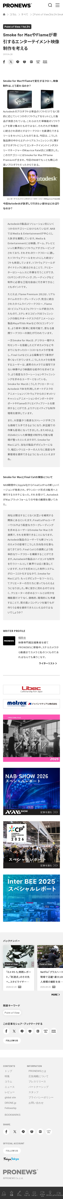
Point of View (12, 1012)
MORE (54, 994)
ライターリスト (47, 663)
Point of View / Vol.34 (17, 26)
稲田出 (22, 637)
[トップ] (4, 14)
